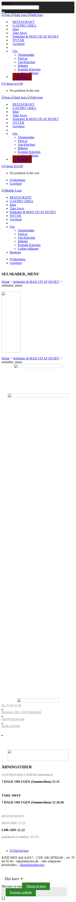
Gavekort (16, 183)
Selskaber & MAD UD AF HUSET (36, 281)
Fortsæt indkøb (21, 892)
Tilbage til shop (36, 886)
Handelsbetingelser (32, 865)
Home (6, 281)
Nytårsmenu (17, 180)
